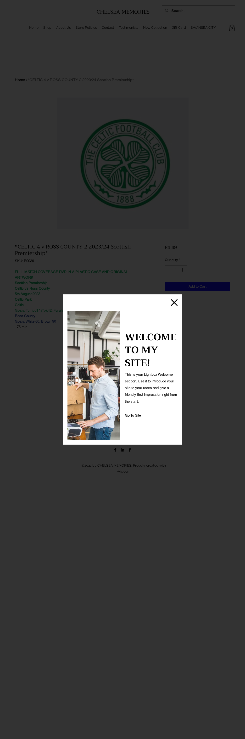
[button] (174, 302)
